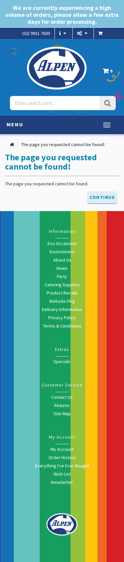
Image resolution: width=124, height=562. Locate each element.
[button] (109, 73)
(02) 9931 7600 (36, 33)
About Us (62, 260)
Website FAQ (62, 301)
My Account (62, 449)
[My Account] (83, 33)
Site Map (62, 414)
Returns (62, 405)
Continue (102, 197)
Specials (62, 361)
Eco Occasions (62, 243)
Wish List (62, 474)
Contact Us (62, 397)
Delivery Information (62, 309)
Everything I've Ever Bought (62, 466)
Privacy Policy (62, 318)
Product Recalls (62, 293)
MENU (15, 124)
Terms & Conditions (62, 326)
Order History (62, 457)
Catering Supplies (62, 285)
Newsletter (62, 482)
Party (62, 276)
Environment (62, 252)
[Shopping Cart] (101, 33)
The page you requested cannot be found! (62, 144)
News (62, 268)
